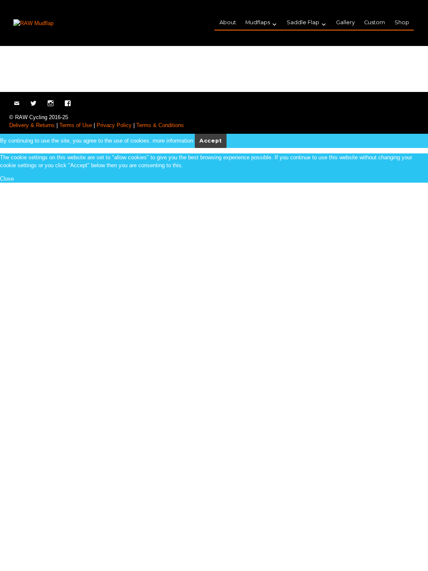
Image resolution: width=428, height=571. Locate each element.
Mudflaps (257, 22)
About (227, 22)
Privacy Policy (114, 125)
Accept (210, 141)
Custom (374, 22)
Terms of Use (75, 125)
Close (7, 179)
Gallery (345, 22)
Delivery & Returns (32, 125)
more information (173, 141)
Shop (402, 22)
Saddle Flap (303, 22)
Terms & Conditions (160, 125)
